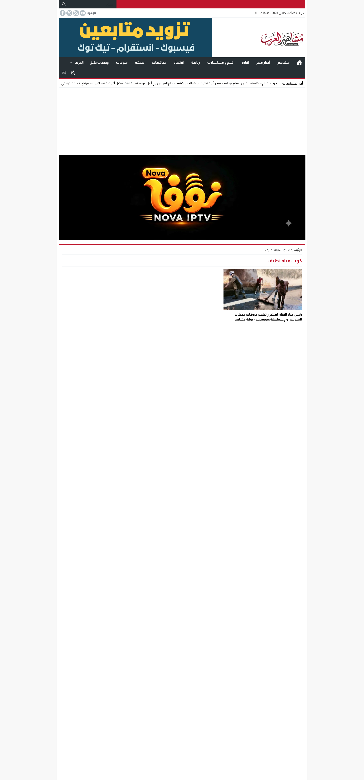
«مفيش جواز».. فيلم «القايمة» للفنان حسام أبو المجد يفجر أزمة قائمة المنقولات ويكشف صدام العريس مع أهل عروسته (235, 83)
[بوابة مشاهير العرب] (258, 37)
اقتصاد (179, 62)
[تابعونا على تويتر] (69, 13)
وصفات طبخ (99, 62)
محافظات (159, 62)
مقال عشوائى (64, 73)
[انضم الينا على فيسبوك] (62, 13)
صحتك (140, 62)
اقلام (245, 62)
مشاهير (283, 62)
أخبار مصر (263, 62)
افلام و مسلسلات (220, 62)
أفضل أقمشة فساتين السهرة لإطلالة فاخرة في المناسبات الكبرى (104, 83)
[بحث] (64, 4)
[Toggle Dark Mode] (73, 73)
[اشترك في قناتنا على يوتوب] (82, 13)
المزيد (79, 62)
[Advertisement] (182, 120)
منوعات (122, 62)
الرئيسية (299, 62)
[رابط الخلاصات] (75, 13)
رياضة (195, 62)
